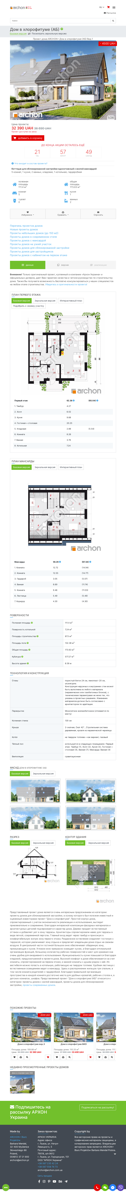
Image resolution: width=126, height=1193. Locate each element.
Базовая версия (18, 33)
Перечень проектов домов (26, 225)
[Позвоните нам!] (97, 1187)
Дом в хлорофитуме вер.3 (31, 1044)
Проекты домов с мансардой (28, 240)
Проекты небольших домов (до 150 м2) (34, 233)
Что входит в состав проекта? (30, 163)
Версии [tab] (65, 265)
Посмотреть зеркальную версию (49, 33)
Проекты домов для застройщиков (31, 251)
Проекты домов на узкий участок (30, 244)
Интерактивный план (71, 300)
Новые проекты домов (24, 229)
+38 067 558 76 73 (48, 1166)
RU (101, 7)
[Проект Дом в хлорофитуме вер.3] (31, 1027)
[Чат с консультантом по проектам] (105, 1187)
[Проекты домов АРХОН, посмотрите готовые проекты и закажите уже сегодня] (21, 7)
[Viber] (120, 1187)
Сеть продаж (45, 1175)
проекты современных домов (39, 985)
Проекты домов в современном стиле (33, 236)
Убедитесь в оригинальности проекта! (66, 284)
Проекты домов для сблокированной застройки (39, 247)
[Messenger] (112, 1187)
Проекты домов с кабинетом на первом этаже (38, 255)
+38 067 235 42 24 (48, 1163)
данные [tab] (29, 265)
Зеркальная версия (45, 300)
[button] (97, 1187)
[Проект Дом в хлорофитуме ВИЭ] (73, 1027)
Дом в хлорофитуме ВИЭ (74, 1044)
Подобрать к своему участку (28, 306)
